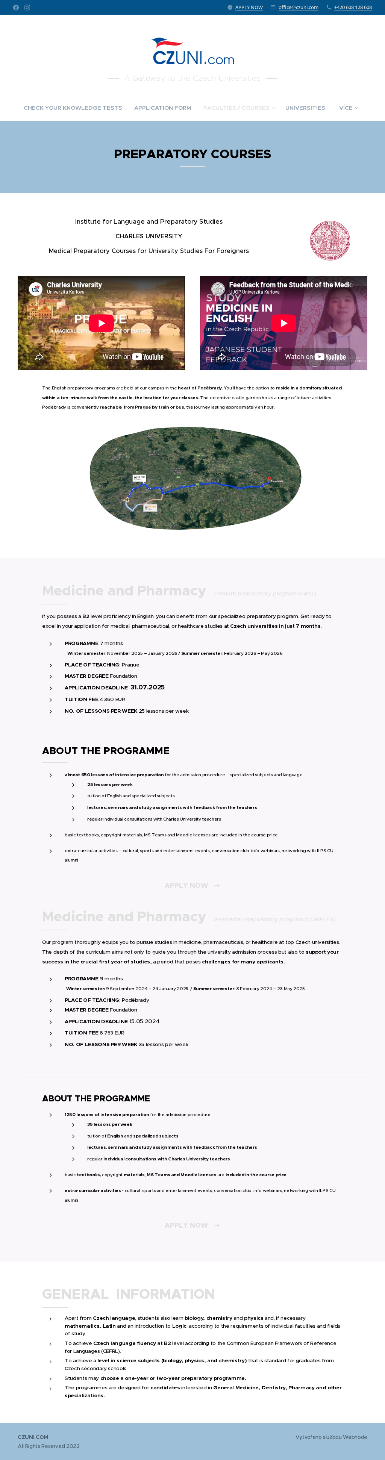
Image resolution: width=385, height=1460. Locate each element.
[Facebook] (16, 7)
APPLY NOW (249, 7)
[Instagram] (27, 7)
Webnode (355, 1437)
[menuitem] (76, 107)
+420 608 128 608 (353, 7)
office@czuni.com (298, 7)
